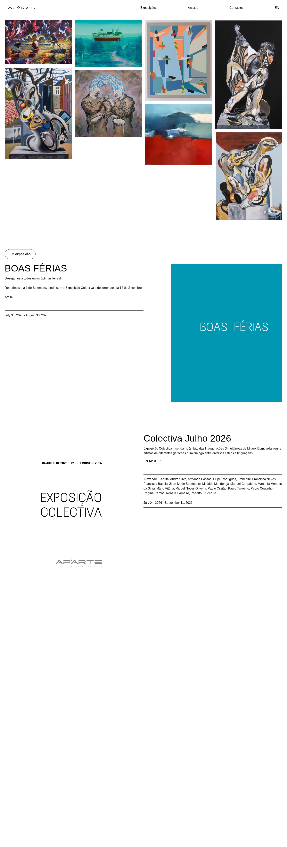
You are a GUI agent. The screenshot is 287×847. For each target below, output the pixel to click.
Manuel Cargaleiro (243, 483)
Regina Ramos (154, 493)
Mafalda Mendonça (215, 483)
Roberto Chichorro (203, 493)
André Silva (178, 479)
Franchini (244, 479)
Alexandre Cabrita (156, 479)
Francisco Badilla (156, 483)
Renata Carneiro (177, 493)
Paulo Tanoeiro (238, 488)
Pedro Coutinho (262, 488)
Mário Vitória (165, 488)
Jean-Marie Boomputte (185, 483)
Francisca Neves (264, 479)
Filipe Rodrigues (224, 479)
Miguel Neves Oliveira (191, 488)
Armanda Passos (199, 479)
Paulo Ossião (217, 488)
